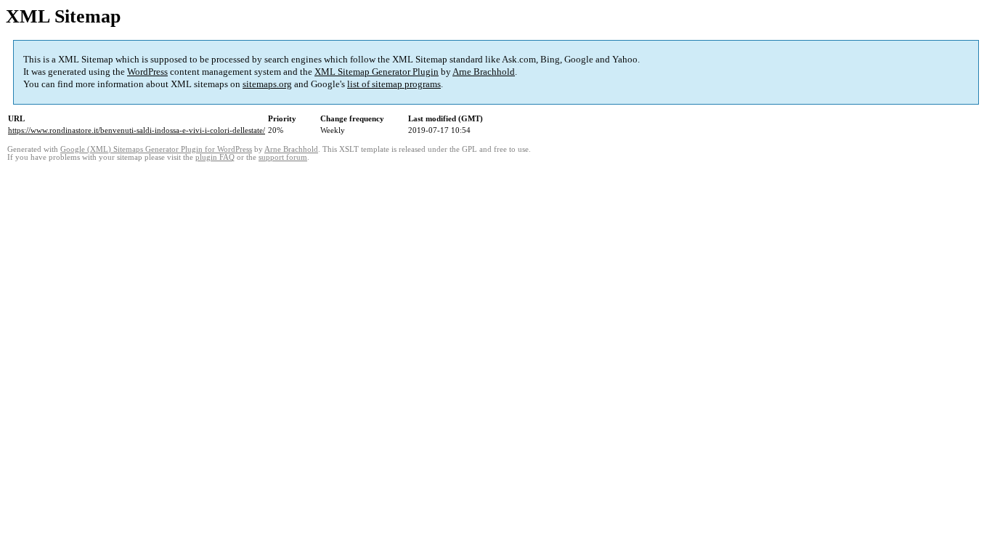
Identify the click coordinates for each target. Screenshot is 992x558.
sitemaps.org (267, 83)
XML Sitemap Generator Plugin (376, 71)
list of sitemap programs (394, 83)
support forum (283, 157)
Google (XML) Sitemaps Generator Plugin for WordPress (156, 149)
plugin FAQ (215, 157)
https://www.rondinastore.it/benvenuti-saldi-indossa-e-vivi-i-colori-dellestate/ (136, 130)
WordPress (147, 71)
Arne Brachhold (483, 71)
